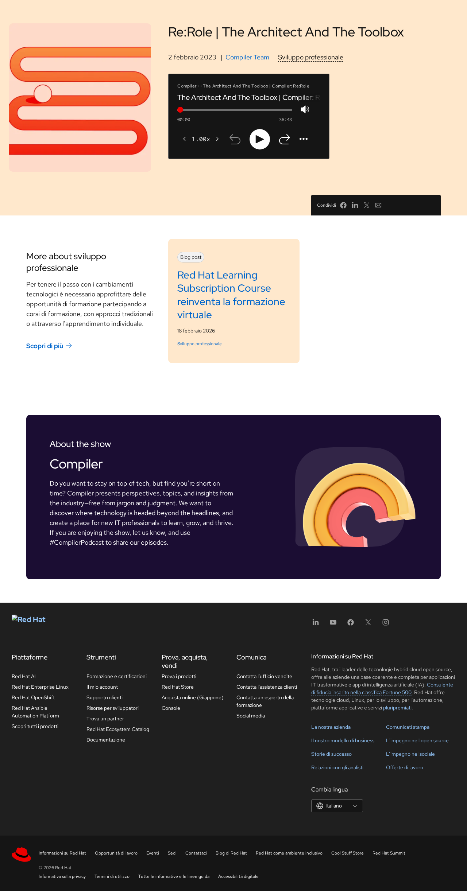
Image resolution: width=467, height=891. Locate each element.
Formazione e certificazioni (116, 676)
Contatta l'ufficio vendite (264, 676)
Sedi (172, 853)
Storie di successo (331, 754)
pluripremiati (397, 707)
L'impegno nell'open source (417, 740)
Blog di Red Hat (231, 853)
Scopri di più (44, 346)
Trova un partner (105, 718)
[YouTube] (333, 625)
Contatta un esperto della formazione (265, 701)
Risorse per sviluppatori (112, 708)
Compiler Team (247, 57)
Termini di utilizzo (112, 876)
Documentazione (105, 739)
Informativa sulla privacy (62, 876)
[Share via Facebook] (343, 205)
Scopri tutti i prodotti (35, 726)
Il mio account (102, 687)
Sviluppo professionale (310, 57)
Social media (250, 715)
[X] (368, 625)
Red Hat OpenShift (33, 697)
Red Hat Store (178, 687)
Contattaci (196, 853)
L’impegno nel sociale (410, 754)
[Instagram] (385, 625)
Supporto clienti (104, 697)
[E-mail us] (378, 205)
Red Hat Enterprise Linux (40, 687)
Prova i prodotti (179, 676)
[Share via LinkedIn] (355, 205)
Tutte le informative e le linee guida (173, 876)
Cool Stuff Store (347, 853)
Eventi (152, 853)
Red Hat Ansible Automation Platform (35, 712)
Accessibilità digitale (238, 876)
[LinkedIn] (315, 625)
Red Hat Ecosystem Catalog (117, 729)
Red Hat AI (24, 676)
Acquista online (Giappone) (193, 697)
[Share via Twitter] (366, 205)
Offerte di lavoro (404, 767)
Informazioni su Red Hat (62, 853)
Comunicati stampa (407, 727)
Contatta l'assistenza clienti (266, 687)
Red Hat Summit (389, 853)
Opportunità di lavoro (116, 853)
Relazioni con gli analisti (337, 767)
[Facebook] (350, 625)
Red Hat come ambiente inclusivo (289, 853)
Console (171, 708)
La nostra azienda (331, 727)
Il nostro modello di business (342, 740)
